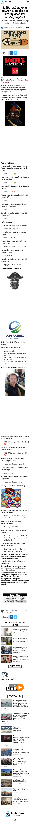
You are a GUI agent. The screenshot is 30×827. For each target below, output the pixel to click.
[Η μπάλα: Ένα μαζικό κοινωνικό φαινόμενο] (6, 783)
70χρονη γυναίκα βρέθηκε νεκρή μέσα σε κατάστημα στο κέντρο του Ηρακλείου (20, 640)
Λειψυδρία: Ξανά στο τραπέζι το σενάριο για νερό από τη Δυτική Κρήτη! (21, 751)
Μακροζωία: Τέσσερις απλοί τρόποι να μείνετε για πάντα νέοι (21, 631)
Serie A (11, 612)
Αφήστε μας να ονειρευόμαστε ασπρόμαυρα (17, 728)
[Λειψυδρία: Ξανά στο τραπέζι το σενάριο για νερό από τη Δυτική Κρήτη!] (6, 752)
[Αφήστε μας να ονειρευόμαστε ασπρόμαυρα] (6, 729)
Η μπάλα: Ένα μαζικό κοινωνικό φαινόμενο (19, 780)
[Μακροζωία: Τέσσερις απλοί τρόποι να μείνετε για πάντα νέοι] (6, 632)
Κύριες (27, 27)
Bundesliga (7, 610)
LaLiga (24, 610)
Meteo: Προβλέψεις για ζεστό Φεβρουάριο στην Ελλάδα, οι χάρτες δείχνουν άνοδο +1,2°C (21, 772)
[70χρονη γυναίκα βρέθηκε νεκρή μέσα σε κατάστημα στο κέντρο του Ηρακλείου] (6, 641)
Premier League (5, 612)
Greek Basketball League (16, 610)
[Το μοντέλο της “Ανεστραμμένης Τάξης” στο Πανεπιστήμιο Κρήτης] (6, 801)
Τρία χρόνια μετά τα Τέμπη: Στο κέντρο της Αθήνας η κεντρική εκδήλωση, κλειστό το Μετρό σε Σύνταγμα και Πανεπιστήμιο (15, 717)
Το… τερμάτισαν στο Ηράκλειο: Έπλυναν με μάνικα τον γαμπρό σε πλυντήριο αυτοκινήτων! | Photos (20, 761)
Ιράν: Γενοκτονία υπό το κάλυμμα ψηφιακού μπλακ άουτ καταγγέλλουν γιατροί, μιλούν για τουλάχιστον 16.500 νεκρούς (15, 740)
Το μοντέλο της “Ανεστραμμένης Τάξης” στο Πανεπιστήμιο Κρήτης (21, 799)
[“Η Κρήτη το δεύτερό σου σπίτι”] (6, 792)
